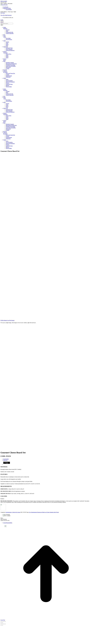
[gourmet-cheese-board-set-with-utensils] (15, 206)
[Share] (3, 621)
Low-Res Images (10, 320)
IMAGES (5, 460)
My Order (3, 13)
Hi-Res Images (4, 320)
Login (2, 19)
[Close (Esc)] (5, 621)
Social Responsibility (7, 522)
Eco (30, 512)
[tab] (47, 459)
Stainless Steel (53, 512)
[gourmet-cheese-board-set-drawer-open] (15, 234)
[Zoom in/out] (1, 621)
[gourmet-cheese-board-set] (15, 178)
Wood (57, 512)
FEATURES (6, 459)
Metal (43, 512)
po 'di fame (47, 512)
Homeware (39, 512)
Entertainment (9, 512)
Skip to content (4, 1)
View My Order (4, 15)
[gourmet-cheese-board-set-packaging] (15, 261)
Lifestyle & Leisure (16, 512)
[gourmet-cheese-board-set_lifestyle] (15, 317)
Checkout (9, 15)
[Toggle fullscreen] (2, 621)
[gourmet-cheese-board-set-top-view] (15, 289)
